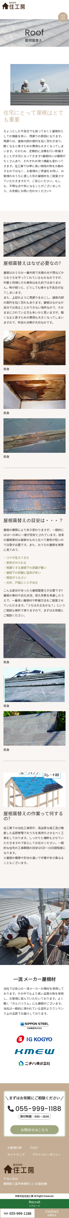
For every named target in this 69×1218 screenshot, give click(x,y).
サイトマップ (16, 1154)
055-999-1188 (38, 1109)
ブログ (33, 1148)
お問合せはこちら (34, 1129)
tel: (17, 1213)
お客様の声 (14, 1148)
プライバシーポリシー (46, 1154)
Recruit (34, 1203)
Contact (51, 1213)
